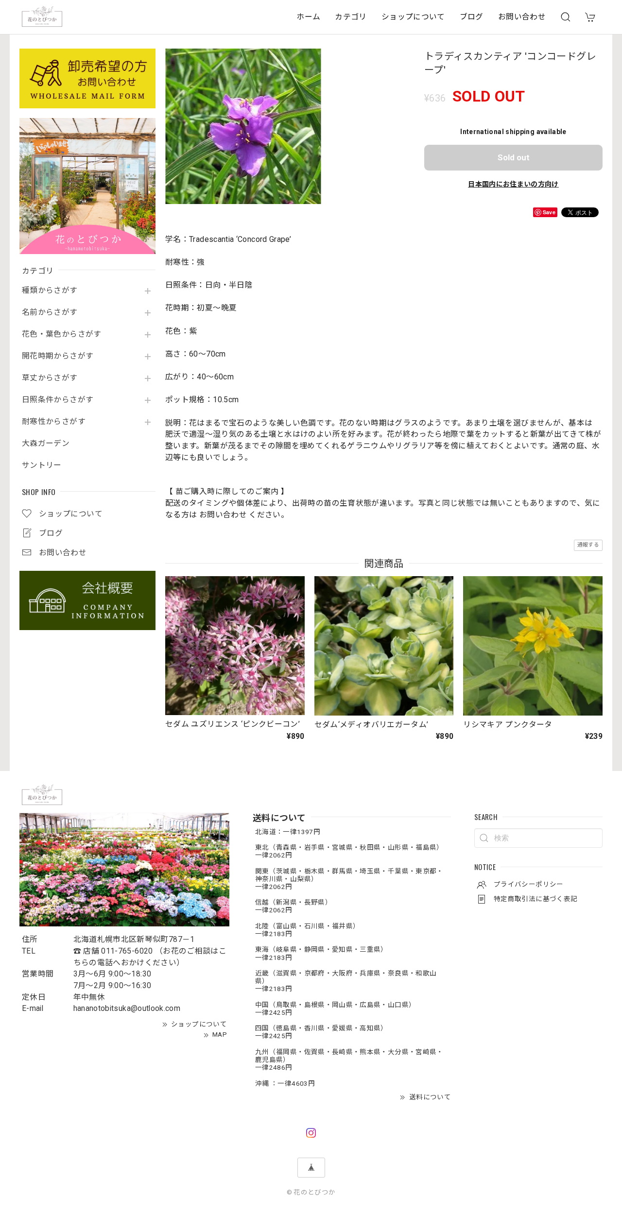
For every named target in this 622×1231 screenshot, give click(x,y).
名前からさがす (50, 312)
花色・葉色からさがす (62, 334)
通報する (588, 545)
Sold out (514, 157)
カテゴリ (350, 16)
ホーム (308, 16)
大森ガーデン (45, 443)
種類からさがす (50, 290)
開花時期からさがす (57, 356)
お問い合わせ (522, 16)
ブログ (472, 16)
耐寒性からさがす (54, 421)
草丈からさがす (50, 378)
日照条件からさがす (57, 399)
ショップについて (413, 16)
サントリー (42, 465)
